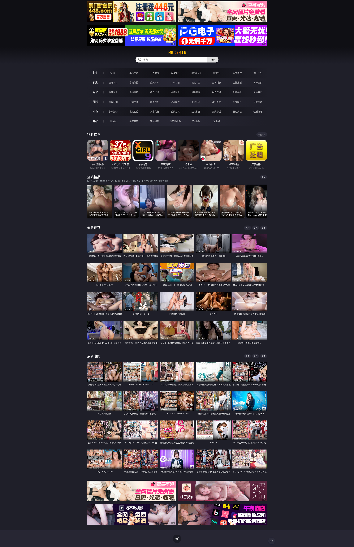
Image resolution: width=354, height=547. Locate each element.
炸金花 (216, 72)
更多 (264, 227)
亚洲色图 (133, 101)
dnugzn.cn (177, 52)
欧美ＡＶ (154, 82)
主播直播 (237, 82)
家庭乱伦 (133, 111)
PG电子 (113, 72)
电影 (95, 92)
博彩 (95, 73)
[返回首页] (271, 541)
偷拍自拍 (133, 92)
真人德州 (133, 72)
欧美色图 (154, 101)
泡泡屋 (216, 121)
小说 (95, 111)
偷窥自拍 (113, 101)
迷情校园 (196, 111)
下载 (264, 177)
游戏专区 (175, 72)
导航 (95, 121)
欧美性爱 (175, 92)
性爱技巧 (257, 111)
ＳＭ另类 (257, 82)
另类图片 (257, 101)
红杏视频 (196, 121)
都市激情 (113, 111)
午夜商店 (133, 121)
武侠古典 (175, 111)
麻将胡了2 (196, 72)
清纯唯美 (216, 101)
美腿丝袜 (196, 101)
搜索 (213, 59)
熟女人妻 (196, 82)
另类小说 (216, 111)
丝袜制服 (216, 82)
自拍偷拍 (133, 82)
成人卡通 (154, 92)
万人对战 (154, 72)
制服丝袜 (196, 92)
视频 (95, 82)
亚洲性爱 (113, 92)
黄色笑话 (237, 111)
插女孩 (113, 121)
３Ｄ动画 (175, 82)
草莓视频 (154, 121)
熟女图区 (237, 101)
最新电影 (93, 356)
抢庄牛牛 (257, 72)
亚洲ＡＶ (113, 82)
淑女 (255, 356)
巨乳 (255, 227)
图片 (95, 102)
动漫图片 (175, 101)
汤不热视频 (175, 121)
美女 (247, 227)
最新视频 (93, 227)
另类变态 (257, 92)
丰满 (247, 356)
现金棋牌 (237, 72)
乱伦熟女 (237, 92)
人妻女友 (154, 111)
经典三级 (216, 92)
